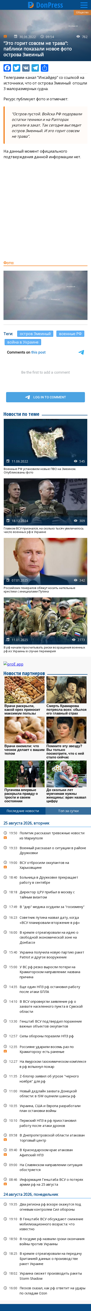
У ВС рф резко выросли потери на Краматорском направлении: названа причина (45, 971)
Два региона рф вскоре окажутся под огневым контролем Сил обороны (45, 1206)
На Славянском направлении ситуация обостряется (45, 1167)
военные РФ (70, 333)
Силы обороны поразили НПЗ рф (45, 1036)
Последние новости (23, 811)
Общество (82, 12)
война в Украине (22, 342)
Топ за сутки (68, 811)
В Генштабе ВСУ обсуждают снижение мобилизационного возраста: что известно (45, 1223)
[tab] (23, 811)
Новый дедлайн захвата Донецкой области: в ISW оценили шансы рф (45, 1093)
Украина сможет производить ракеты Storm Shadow (45, 1275)
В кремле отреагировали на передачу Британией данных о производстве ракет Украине (45, 1258)
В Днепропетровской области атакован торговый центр (45, 1137)
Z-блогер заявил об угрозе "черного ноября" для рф (45, 1078)
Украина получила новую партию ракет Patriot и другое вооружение (45, 954)
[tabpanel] (45, 1057)
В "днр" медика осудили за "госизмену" (45, 906)
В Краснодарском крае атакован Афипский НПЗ (45, 1152)
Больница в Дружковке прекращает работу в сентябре (45, 879)
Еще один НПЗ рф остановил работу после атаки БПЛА (45, 989)
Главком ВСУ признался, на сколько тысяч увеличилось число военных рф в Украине (45, 506)
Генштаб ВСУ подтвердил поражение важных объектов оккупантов (45, 1023)
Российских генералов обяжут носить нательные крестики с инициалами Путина (45, 565)
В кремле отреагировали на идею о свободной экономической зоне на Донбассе (45, 937)
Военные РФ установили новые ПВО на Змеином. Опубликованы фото (45, 446)
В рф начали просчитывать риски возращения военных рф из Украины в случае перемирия (45, 625)
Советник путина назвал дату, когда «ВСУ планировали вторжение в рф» (45, 919)
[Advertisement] (45, 209)
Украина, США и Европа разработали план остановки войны (45, 1108)
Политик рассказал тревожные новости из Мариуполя (45, 835)
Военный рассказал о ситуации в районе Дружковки (45, 850)
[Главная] (31, 5)
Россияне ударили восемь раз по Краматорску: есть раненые (45, 1048)
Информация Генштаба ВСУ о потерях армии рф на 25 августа (45, 1181)
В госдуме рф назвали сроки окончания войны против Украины (45, 1241)
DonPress (49, 5)
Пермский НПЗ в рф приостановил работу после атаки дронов (45, 1122)
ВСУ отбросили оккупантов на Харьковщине (45, 864)
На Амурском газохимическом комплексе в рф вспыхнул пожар (45, 1063)
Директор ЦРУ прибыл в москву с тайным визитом (45, 894)
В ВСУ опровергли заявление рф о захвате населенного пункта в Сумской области (45, 1006)
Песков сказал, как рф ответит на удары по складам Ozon (45, 1290)
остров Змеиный (35, 333)
